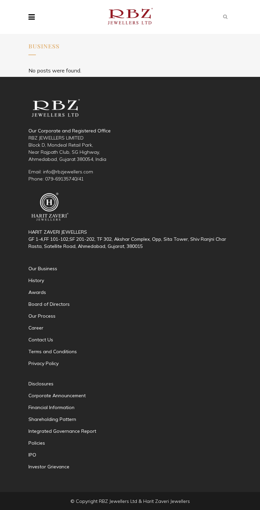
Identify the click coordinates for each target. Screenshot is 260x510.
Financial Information (51, 407)
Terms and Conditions (52, 351)
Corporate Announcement (57, 395)
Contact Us (40, 340)
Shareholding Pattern (52, 419)
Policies (36, 443)
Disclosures (40, 384)
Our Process (42, 316)
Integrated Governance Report (62, 431)
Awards (37, 292)
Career (35, 328)
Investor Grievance (48, 467)
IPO (32, 455)
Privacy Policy (43, 363)
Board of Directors (49, 304)
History (36, 280)
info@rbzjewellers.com (68, 172)
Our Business (42, 268)
